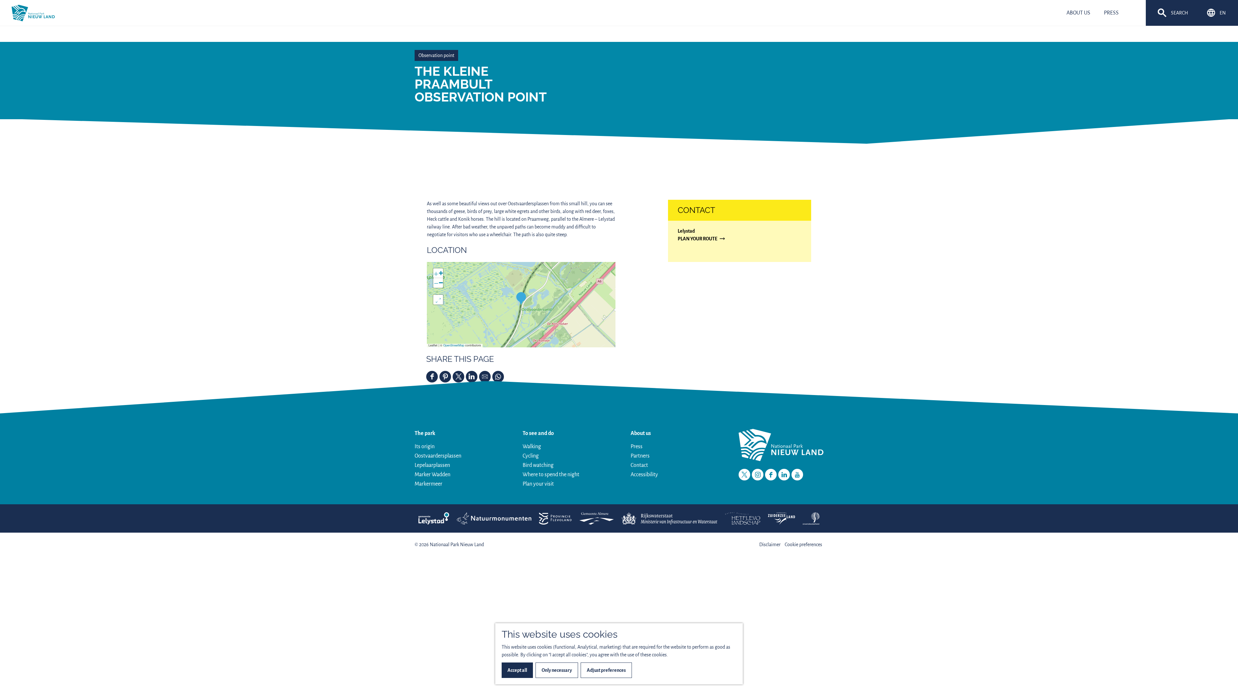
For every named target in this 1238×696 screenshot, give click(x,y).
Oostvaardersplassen (438, 456)
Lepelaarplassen (432, 465)
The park (425, 433)
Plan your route (697, 239)
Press (637, 447)
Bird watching (538, 465)
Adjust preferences (606, 670)
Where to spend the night (551, 475)
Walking (532, 447)
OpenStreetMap (453, 345)
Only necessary (557, 670)
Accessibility (644, 475)
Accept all (517, 670)
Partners (640, 456)
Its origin (425, 447)
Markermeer (428, 484)
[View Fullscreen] (438, 299)
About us (641, 433)
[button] (521, 298)
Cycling (531, 456)
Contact (639, 465)
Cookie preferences (803, 544)
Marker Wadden (432, 475)
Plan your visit (538, 484)
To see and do (538, 433)
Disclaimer (770, 544)
